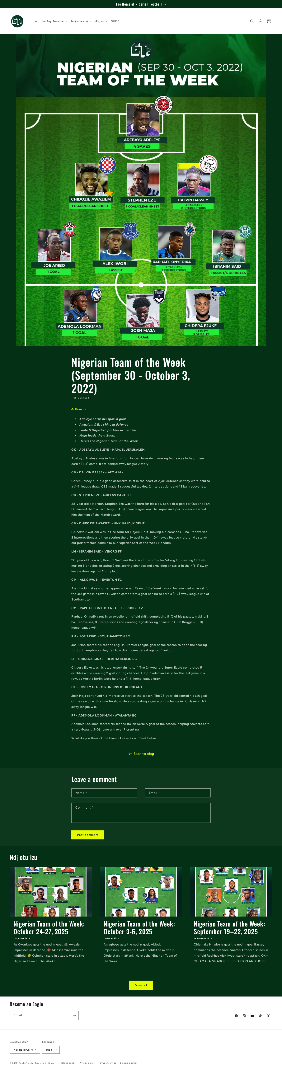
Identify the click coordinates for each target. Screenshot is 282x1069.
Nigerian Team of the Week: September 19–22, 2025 (229, 928)
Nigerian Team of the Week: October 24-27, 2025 (49, 928)
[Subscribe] (74, 1015)
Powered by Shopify (46, 1063)
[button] (54, 21)
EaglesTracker (27, 1063)
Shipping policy (129, 1063)
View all (141, 985)
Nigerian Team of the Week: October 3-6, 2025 (139, 928)
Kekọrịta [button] (80, 409)
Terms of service (107, 1063)
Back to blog (144, 754)
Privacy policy (87, 1063)
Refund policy (68, 1063)
